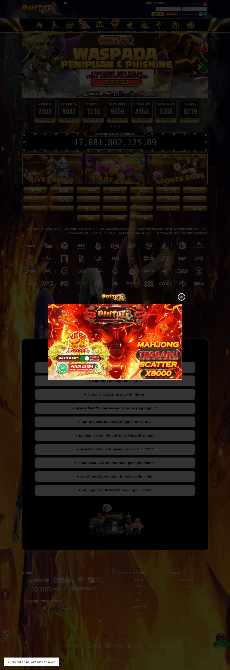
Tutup (181, 297)
